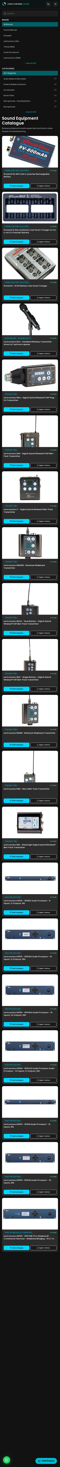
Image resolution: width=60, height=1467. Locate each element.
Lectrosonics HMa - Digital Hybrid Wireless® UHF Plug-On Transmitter (29, 399)
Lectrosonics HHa (11, 41)
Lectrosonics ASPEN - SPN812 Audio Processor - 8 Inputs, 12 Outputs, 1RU (27, 902)
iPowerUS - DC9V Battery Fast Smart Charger (25, 286)
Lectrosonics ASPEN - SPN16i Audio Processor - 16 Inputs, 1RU (27, 1125)
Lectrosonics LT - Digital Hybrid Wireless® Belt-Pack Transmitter (28, 510)
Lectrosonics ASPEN (12, 58)
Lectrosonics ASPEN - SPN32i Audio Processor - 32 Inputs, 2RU (27, 1181)
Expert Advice (44, 186)
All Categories (10, 73)
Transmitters (9, 47)
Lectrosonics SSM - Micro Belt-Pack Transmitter (26, 789)
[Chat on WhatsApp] (6, 1459)
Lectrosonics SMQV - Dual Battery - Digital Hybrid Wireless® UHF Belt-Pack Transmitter (27, 622)
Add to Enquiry (17, 186)
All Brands (8, 24)
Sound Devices (10, 30)
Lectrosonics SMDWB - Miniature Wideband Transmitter (24, 566)
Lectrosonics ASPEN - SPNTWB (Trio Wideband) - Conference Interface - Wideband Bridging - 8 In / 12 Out (29, 1237)
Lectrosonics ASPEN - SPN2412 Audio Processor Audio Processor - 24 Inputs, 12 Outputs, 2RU (29, 1069)
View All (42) (31, 63)
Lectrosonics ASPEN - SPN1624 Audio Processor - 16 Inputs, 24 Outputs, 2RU (28, 1013)
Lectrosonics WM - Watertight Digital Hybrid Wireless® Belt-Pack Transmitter (29, 846)
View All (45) (31, 112)
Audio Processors (11, 52)
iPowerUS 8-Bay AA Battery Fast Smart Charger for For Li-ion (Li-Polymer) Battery (30, 231)
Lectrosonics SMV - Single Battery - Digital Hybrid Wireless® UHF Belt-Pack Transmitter (27, 678)
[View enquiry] (48, 4)
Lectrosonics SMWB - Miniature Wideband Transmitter (29, 733)
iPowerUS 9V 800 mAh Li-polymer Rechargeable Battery (26, 175)
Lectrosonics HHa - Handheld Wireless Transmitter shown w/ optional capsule (28, 343)
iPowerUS (8, 35)
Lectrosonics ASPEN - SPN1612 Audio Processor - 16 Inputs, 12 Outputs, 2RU (28, 958)
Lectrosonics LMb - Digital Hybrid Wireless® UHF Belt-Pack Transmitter (29, 455)
